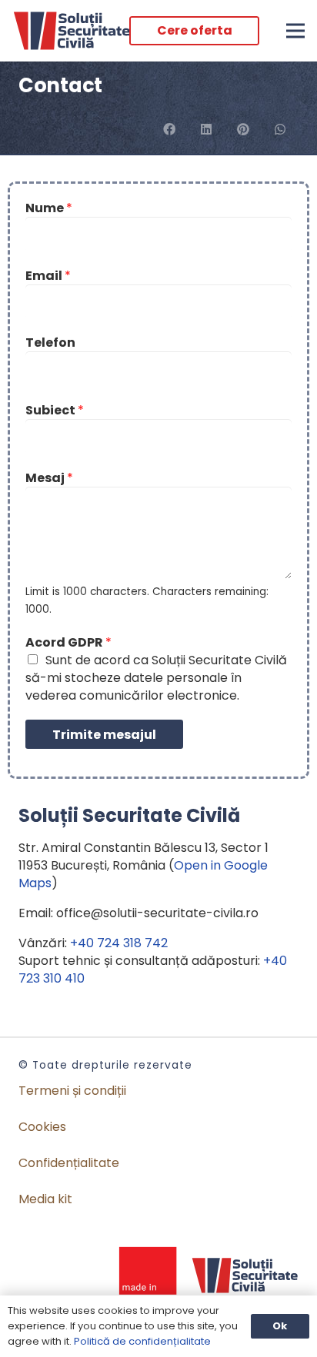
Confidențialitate (68, 1163)
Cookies (42, 1127)
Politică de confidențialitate (142, 1341)
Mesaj (49, 478)
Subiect (54, 410)
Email (48, 275)
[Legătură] (71, 31)
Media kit (45, 1199)
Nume (48, 208)
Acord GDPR (68, 642)
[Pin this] (243, 129)
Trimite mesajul (104, 734)
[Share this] (169, 129)
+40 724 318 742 (119, 943)
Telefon (50, 342)
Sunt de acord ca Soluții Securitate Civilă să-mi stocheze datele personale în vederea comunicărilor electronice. (156, 677)
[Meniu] (295, 31)
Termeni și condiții (72, 1090)
